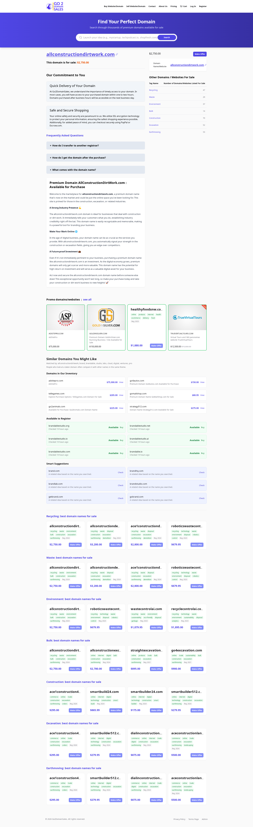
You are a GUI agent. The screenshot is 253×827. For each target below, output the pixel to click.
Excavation (154, 125)
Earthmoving (154, 132)
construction (60, 535)
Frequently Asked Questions (64, 135)
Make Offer (200, 54)
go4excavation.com (186, 650)
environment (71, 531)
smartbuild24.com (104, 691)
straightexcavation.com (149, 650)
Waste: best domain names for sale (69, 557)
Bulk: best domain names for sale (68, 640)
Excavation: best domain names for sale (72, 723)
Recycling (153, 90)
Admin (205, 819)
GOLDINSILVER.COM (98, 333)
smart (115, 700)
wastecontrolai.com (146, 609)
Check (120, 472)
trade (150, 655)
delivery (146, 318)
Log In (193, 6)
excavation (72, 535)
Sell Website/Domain (135, 6)
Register (203, 6)
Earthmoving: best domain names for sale (73, 768)
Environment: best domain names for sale (73, 599)
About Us (163, 6)
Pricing (174, 6)
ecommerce (136, 318)
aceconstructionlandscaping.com (197, 733)
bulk (51, 535)
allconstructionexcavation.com (114, 650)
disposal (110, 531)
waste (62, 531)
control (174, 538)
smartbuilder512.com (188, 691)
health (158, 314)
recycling (53, 531)
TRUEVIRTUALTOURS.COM (182, 333)
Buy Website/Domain (113, 6)
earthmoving (55, 538)
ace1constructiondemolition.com (157, 526)
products (142, 314)
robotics (196, 535)
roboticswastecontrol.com (192, 526)
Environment (154, 104)
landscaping (188, 745)
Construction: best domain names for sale (73, 682)
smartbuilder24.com (147, 691)
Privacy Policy (179, 819)
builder (134, 704)
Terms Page (193, 819)
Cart (185, 6)
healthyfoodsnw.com (147, 309)
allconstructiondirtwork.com (80, 54)
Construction (154, 118)
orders (64, 704)
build (92, 704)
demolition (107, 538)
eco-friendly (148, 617)
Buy (121, 427)
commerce (54, 697)
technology (185, 531)
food (153, 318)
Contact (152, 6)
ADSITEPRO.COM (56, 333)
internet (151, 314)
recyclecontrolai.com (187, 609)
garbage (135, 621)
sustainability (136, 617)
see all (87, 299)
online (134, 314)
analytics (175, 621)
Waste (152, 97)
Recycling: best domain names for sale (71, 516)
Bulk (151, 111)
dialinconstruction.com (149, 733)
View (121, 382)
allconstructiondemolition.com (114, 526)
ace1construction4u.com (69, 691)
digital (108, 655)
